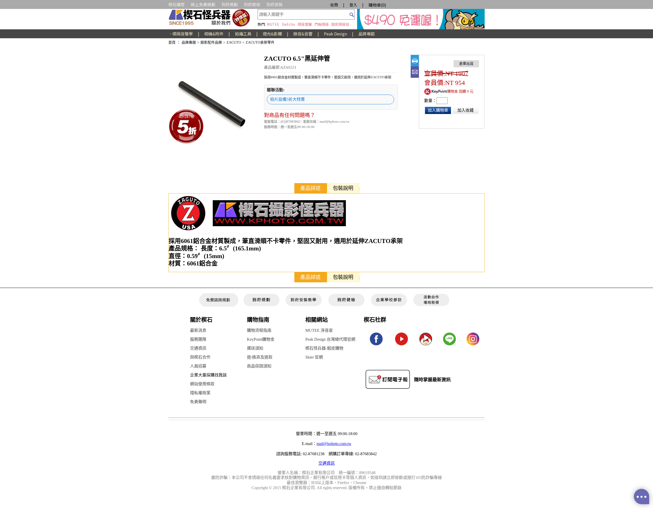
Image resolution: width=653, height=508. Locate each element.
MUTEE (273, 24)
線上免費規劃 (203, 4)
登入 (353, 4)
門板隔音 (322, 24)
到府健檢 (252, 4)
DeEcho (288, 24)
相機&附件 (213, 34)
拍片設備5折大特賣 (287, 99)
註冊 (334, 4)
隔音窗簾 (305, 24)
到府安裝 (274, 4)
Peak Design (335, 34)
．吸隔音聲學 (180, 34)
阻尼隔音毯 (340, 24)
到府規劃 (229, 4)
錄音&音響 (302, 34)
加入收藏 (465, 110)
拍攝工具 (243, 34)
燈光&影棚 (272, 34)
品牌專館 (366, 34)
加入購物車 (438, 110)
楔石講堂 (176, 4)
